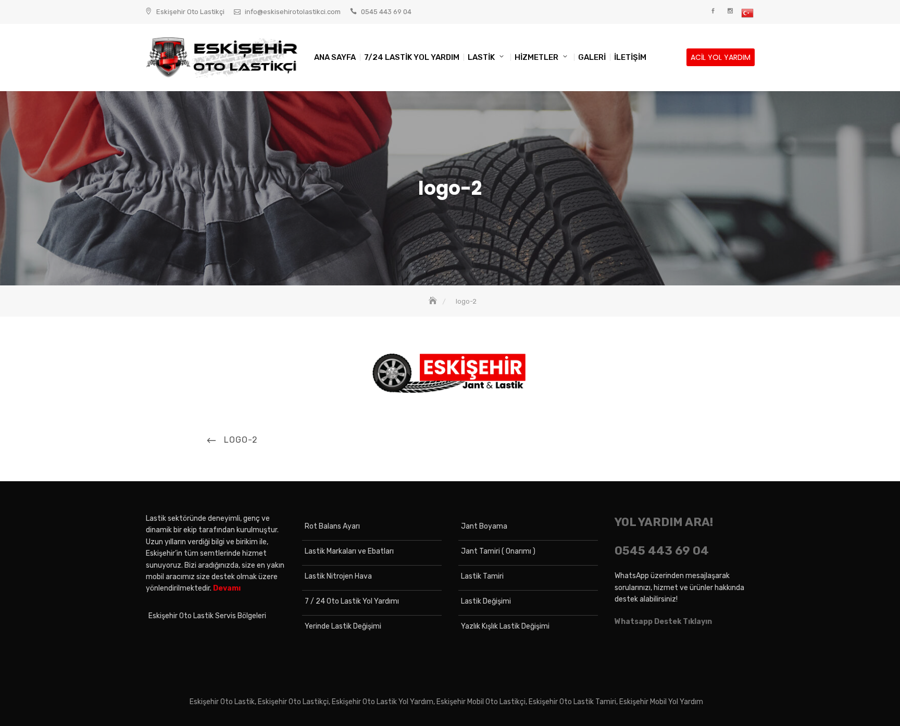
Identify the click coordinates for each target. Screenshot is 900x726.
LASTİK (481, 57)
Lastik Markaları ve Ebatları (349, 551)
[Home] (433, 301)
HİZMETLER (536, 57)
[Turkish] (747, 13)
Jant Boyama (484, 526)
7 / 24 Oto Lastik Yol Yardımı (352, 601)
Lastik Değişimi (486, 601)
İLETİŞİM (630, 57)
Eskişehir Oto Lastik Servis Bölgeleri (207, 615)
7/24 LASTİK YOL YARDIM (411, 57)
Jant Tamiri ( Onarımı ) (498, 551)
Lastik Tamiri (482, 576)
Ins (729, 11)
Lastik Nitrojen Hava (338, 576)
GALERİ (592, 57)
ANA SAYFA (335, 57)
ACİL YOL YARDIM (721, 57)
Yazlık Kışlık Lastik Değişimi (505, 626)
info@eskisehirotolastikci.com (293, 12)
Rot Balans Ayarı (332, 526)
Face (712, 11)
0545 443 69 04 (386, 12)
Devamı (227, 588)
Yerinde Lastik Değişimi (343, 626)
